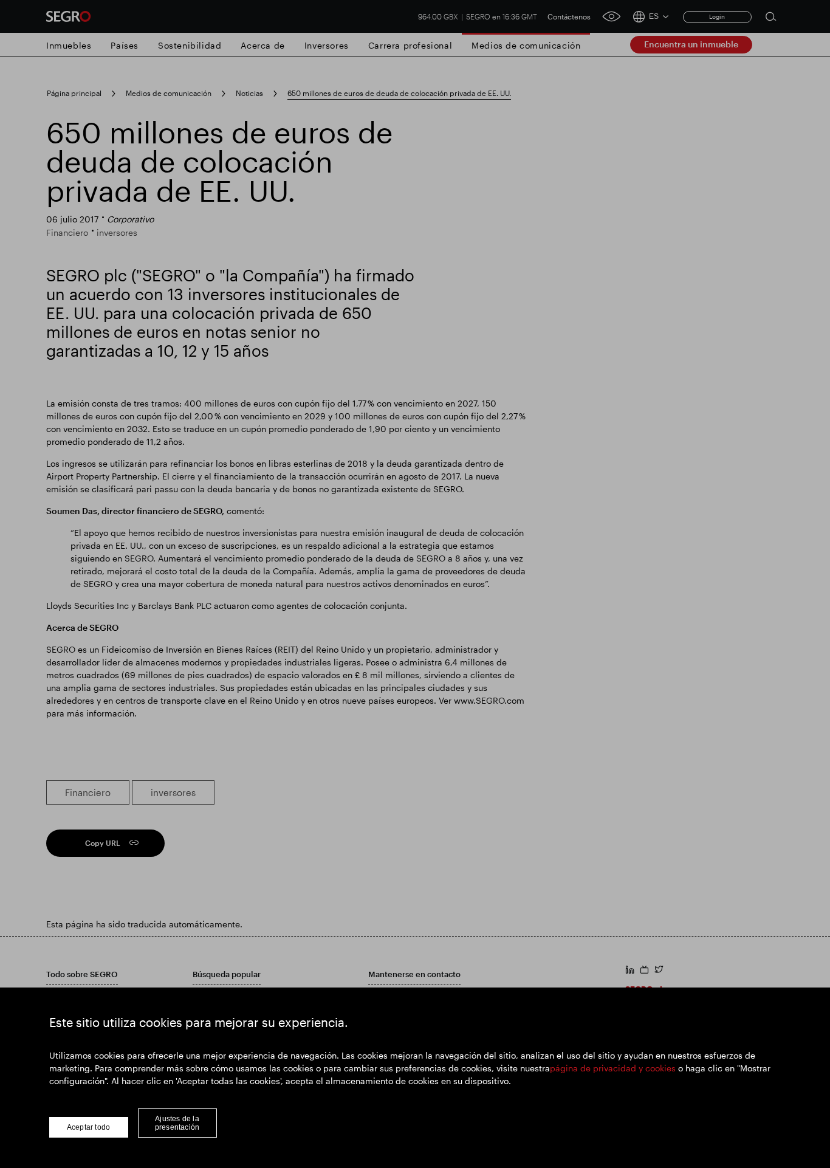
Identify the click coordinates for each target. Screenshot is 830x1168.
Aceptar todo (88, 1127)
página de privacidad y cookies (613, 1068)
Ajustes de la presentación (177, 1123)
